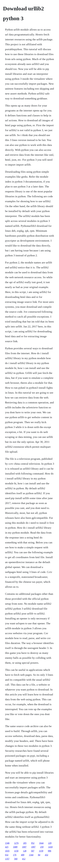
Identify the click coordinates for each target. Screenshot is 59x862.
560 (15, 859)
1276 (16, 843)
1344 (31, 855)
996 (49, 851)
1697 (24, 847)
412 (23, 859)
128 (24, 851)
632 (6, 855)
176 (14, 855)
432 (46, 855)
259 (41, 847)
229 (49, 843)
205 (24, 843)
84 (39, 855)
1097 (33, 847)
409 (22, 855)
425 (6, 847)
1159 (41, 851)
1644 (41, 843)
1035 (7, 851)
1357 (7, 859)
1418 (50, 847)
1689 (15, 847)
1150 (16, 851)
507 (32, 851)
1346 (7, 843)
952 (32, 843)
